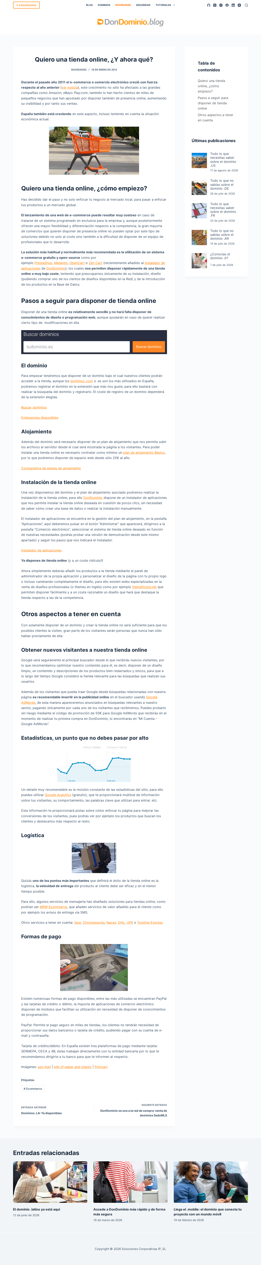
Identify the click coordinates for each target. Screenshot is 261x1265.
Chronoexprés (94, 922)
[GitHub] (208, 5)
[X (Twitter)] (214, 5)
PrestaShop (43, 263)
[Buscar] (246, 5)
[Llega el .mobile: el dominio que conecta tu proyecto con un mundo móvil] (211, 1182)
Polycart (101, 1067)
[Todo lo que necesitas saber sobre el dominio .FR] (199, 210)
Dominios (104, 5)
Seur (77, 922)
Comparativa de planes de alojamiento (51, 468)
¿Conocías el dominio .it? (220, 256)
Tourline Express (150, 922)
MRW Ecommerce (53, 907)
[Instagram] (220, 5)
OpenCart (77, 263)
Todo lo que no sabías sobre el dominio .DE (222, 184)
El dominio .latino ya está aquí (36, 1209)
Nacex (111, 922)
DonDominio (55, 268)
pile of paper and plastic (73, 1067)
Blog (89, 5)
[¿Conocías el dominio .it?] (199, 260)
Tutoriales (163, 5)
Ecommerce (33, 1088)
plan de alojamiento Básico (144, 452)
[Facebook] (227, 5)
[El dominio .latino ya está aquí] (50, 1182)
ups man (44, 1067)
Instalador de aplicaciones (41, 550)
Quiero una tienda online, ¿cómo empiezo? (211, 86)
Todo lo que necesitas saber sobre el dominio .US (223, 160)
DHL (121, 922)
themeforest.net (144, 587)
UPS (130, 922)
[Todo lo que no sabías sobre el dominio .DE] (199, 187)
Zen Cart (95, 263)
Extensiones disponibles (39, 418)
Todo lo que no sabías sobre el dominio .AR (222, 234)
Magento (61, 263)
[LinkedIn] (233, 5)
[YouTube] (239, 5)
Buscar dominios (34, 407)
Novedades (123, 5)
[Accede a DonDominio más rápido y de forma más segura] (130, 1182)
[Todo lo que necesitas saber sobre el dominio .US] (199, 160)
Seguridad (143, 5)
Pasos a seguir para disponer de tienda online (213, 103)
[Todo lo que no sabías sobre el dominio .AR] (199, 237)
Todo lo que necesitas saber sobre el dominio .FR (223, 210)
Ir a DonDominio (26, 5)
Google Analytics (58, 795)
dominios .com (81, 381)
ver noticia (70, 87)
